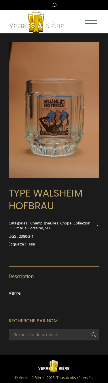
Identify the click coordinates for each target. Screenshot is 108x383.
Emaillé (20, 227)
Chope (66, 223)
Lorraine (36, 227)
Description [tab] (21, 276)
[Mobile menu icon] (91, 22)
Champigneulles (44, 223)
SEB (48, 227)
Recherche (93, 334)
